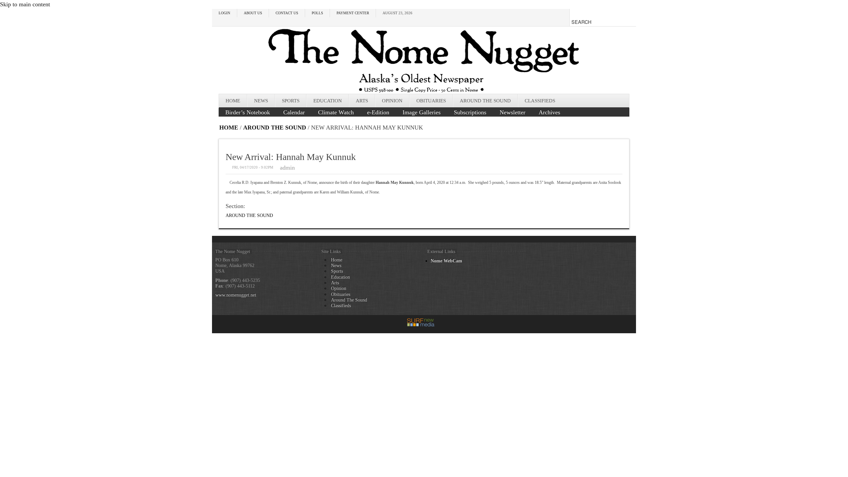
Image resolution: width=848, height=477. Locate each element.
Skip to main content (25, 4)
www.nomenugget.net (235, 294)
